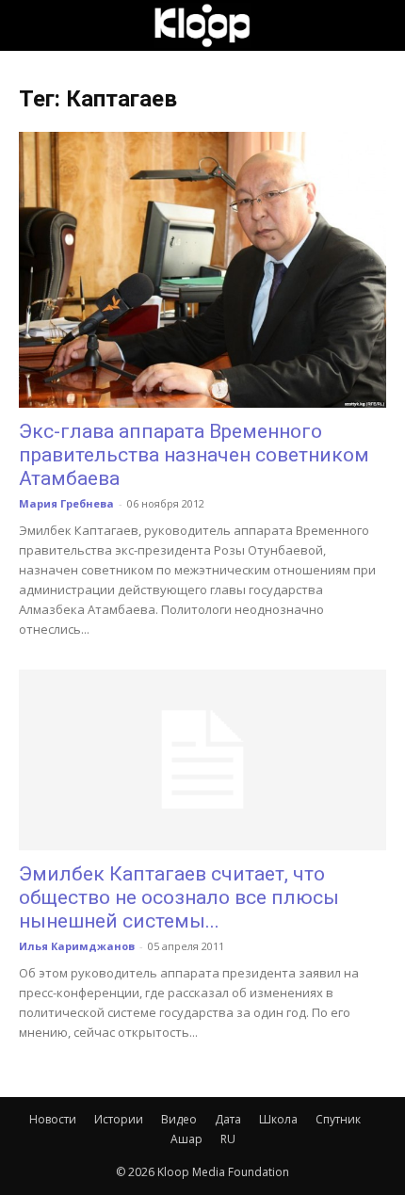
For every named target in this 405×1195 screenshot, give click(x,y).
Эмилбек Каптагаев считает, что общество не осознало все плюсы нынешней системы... (179, 897)
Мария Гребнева (66, 503)
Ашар (186, 1139)
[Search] (378, 25)
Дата (228, 1119)
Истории (118, 1119)
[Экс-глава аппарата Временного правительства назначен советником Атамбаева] (202, 270)
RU (227, 1139)
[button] (32, 25)
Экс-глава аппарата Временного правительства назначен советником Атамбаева (194, 455)
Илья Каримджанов (77, 946)
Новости (52, 1119)
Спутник (338, 1119)
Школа (278, 1119)
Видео (179, 1119)
